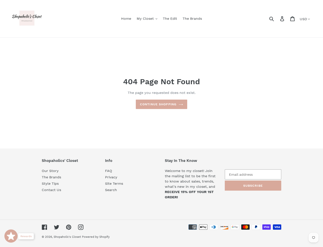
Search (111, 190)
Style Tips (50, 183)
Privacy (111, 177)
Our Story (50, 171)
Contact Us (51, 190)
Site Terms (114, 183)
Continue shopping (158, 104)
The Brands (51, 177)
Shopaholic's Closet (67, 236)
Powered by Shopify (96, 236)
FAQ (108, 171)
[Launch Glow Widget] (11, 236)
